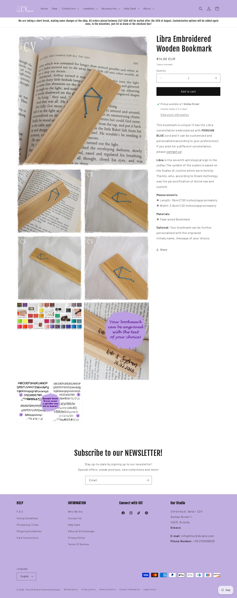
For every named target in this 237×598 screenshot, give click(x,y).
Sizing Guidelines (27, 518)
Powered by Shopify (50, 589)
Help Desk (74, 524)
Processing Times (28, 524)
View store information (175, 114)
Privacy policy (88, 589)
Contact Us (75, 518)
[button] (70, 8)
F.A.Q (20, 511)
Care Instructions (27, 537)
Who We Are (75, 511)
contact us (173, 151)
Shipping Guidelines (29, 531)
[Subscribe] (147, 480)
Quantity (161, 70)
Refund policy (71, 589)
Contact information (129, 589)
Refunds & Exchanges (81, 531)
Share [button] (163, 249)
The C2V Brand (32, 589)
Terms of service (107, 589)
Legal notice (149, 589)
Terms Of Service (78, 544)
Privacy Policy (76, 537)
